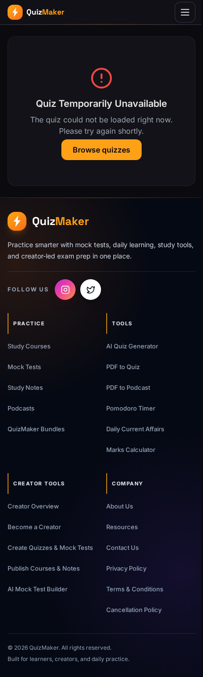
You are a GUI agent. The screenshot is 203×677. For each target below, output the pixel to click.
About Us (119, 506)
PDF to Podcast (128, 387)
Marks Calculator (130, 449)
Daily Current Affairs (135, 429)
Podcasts (21, 408)
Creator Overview (33, 506)
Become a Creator (34, 527)
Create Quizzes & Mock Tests (50, 547)
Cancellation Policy (133, 609)
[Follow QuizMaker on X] (90, 289)
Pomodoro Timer (130, 408)
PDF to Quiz (123, 367)
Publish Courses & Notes (44, 568)
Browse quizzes (101, 149)
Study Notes (25, 387)
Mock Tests (24, 367)
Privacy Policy (126, 568)
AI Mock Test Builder (38, 589)
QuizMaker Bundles (36, 429)
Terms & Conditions (134, 589)
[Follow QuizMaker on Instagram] (65, 289)
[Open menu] (185, 12)
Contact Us (122, 547)
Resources (122, 527)
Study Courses (29, 346)
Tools (122, 323)
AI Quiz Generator (132, 346)
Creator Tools (39, 483)
